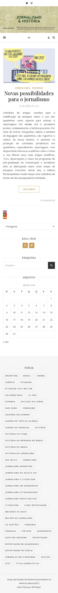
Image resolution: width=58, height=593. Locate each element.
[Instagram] (25, 245)
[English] (29, 212)
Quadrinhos (44, 531)
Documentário (14, 395)
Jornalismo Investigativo (21, 498)
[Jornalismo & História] (29, 19)
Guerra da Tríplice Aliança (21, 421)
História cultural (16, 434)
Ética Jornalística (28, 563)
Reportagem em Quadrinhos (22, 544)
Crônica (10, 382)
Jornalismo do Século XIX (21, 473)
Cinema (41, 376)
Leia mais (29, 189)
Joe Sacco (11, 460)
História (40, 427)
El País (33, 395)
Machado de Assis (16, 512)
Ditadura (26, 382)
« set (6, 341)
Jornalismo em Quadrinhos (21, 486)
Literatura (12, 505)
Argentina (11, 376)
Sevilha (45, 557)
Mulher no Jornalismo (19, 518)
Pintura (26, 531)
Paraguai (10, 531)
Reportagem (40, 537)
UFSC (8, 563)
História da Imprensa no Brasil (24, 440)
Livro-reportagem (35, 505)
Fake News (11, 408)
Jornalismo (22, 88)
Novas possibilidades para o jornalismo (29, 96)
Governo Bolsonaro (17, 414)
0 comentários (48, 200)
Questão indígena (16, 537)
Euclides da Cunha (32, 401)
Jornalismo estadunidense (21, 492)
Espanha (10, 401)
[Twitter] (31, 245)
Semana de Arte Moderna (20, 557)
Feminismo (29, 408)
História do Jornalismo (19, 453)
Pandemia (30, 524)
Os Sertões (12, 524)
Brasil (27, 376)
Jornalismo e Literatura (20, 479)
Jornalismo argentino (19, 466)
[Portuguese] (29, 214)
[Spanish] (29, 217)
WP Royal (36, 587)
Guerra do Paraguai (17, 427)
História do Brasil (16, 447)
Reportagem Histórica (19, 550)
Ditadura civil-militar (19, 388)
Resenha (37, 88)
